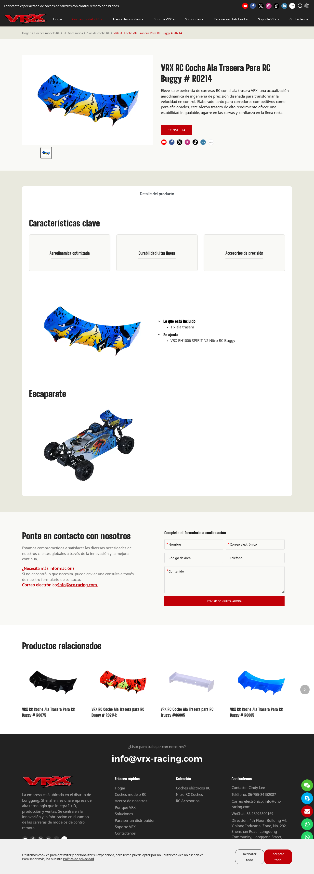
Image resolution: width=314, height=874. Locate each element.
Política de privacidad (78, 859)
